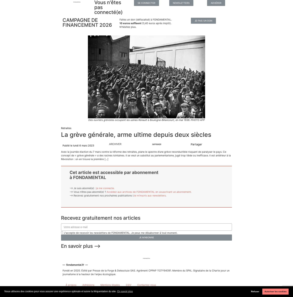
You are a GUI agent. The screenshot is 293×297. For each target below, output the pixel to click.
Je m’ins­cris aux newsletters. (149, 195)
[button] (146, 3)
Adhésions (88, 284)
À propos (71, 284)
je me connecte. (105, 188)
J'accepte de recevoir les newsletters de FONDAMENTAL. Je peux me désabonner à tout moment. (120, 232)
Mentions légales (110, 284)
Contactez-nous (146, 284)
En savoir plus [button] (125, 291)
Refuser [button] (255, 291)
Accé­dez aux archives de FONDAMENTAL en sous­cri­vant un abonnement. (149, 191)
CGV (128, 284)
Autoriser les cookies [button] (275, 291)
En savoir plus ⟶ (81, 246)
